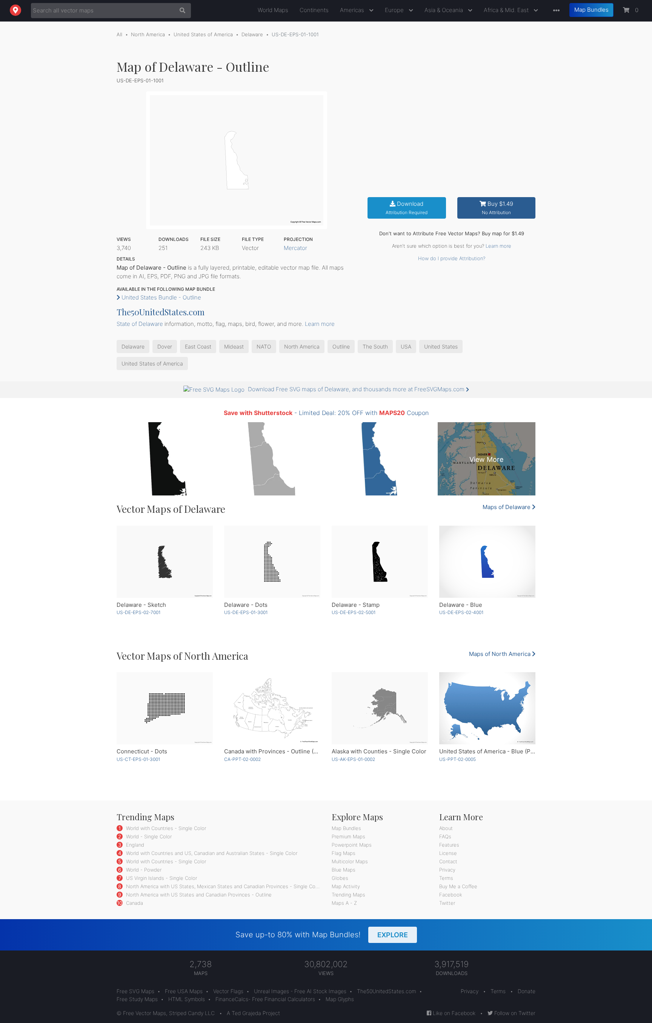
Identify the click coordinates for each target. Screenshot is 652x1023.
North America (148, 34)
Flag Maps (343, 853)
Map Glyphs (340, 999)
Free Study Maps (137, 999)
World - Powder (143, 870)
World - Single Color (148, 836)
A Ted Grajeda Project (253, 1013)
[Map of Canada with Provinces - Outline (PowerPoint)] (272, 708)
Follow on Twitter (514, 1013)
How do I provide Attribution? (451, 258)
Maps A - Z (344, 903)
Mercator (295, 248)
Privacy (447, 870)
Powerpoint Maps (352, 845)
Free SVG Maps (135, 991)
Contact (448, 861)
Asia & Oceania (444, 10)
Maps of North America (500, 653)
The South (375, 346)
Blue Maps (343, 870)
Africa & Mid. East (507, 10)
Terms (446, 878)
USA (406, 346)
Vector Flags (228, 991)
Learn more (498, 246)
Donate (526, 991)
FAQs (445, 836)
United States (441, 346)
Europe (395, 10)
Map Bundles (591, 9)
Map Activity (346, 886)
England (134, 845)
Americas (353, 10)
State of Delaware (140, 323)
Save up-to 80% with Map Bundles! (321, 934)
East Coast (198, 346)
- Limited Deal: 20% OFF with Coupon (326, 413)
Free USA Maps (184, 991)
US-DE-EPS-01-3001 (246, 612)
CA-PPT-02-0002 (242, 759)
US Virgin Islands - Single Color (161, 878)
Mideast (234, 346)
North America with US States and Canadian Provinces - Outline (198, 895)
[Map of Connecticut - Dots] (165, 708)
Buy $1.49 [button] (497, 208)
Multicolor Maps (350, 861)
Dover (164, 346)
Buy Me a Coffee (458, 886)
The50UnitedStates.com (161, 312)
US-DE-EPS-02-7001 (138, 612)
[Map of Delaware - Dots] (272, 562)
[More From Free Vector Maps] (555, 11)
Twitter (447, 903)
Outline (341, 346)
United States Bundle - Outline (160, 297)
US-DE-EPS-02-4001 (461, 612)
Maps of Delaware (507, 507)
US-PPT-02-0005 (457, 759)
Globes (340, 878)
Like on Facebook (453, 1013)
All (119, 34)
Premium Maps (348, 836)
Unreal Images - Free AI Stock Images (300, 991)
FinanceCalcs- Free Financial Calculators (265, 999)
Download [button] (406, 208)
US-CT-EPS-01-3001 (138, 759)
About (446, 828)
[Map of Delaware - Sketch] (165, 562)
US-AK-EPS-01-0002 (353, 759)
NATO (264, 346)
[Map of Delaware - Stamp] (380, 562)
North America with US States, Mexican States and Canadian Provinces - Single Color (223, 886)
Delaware (252, 34)
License (448, 853)
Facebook (450, 895)
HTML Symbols (186, 999)
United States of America (203, 34)
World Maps (273, 10)
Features (449, 845)
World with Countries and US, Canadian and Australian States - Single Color (211, 853)
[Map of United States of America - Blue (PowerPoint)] (487, 708)
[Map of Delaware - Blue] (487, 562)
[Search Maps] (180, 10)
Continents (314, 10)
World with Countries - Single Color (165, 828)
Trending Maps (348, 895)
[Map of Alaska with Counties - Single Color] (380, 708)
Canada (134, 903)
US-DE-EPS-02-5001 (353, 612)
